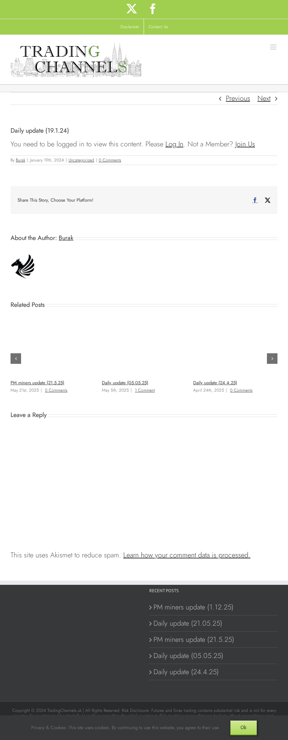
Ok (244, 727)
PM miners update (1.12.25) (193, 607)
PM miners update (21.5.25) (37, 382)
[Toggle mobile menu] (273, 47)
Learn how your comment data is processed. (186, 555)
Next (263, 98)
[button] (16, 358)
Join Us (245, 144)
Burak (20, 160)
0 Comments (110, 160)
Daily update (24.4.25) (215, 382)
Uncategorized (81, 160)
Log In (174, 144)
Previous (238, 98)
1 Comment (145, 390)
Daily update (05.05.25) (125, 382)
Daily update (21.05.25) (187, 623)
